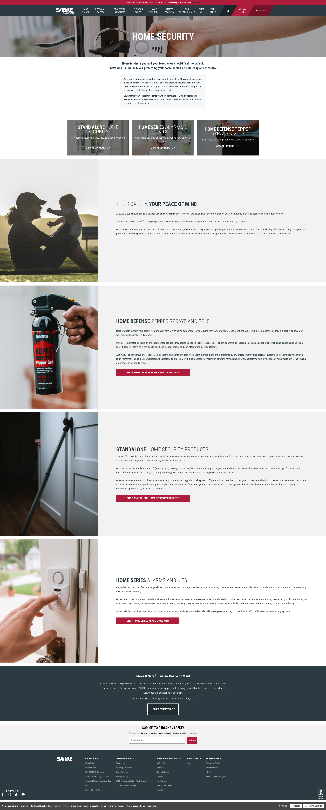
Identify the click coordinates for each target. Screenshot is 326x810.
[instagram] (9, 794)
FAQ (86, 785)
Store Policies (122, 772)
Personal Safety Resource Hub (98, 781)
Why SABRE (213, 10)
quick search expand (228, 11)
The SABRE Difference (94, 772)
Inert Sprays (162, 781)
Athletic (160, 768)
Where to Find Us (92, 790)
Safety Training (169, 10)
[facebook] (2, 794)
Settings (283, 806)
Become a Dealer (213, 763)
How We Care (90, 768)
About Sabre (92, 758)
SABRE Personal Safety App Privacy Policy (133, 781)
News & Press (193, 758)
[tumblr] (16, 794)
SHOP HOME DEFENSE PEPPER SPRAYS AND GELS (153, 372)
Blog (188, 763)
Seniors (160, 790)
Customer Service (126, 758)
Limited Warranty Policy (126, 785)
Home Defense (163, 772)
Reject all (296, 806)
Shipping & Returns (124, 768)
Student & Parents (164, 785)
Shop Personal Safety (169, 758)
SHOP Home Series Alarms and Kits (148, 621)
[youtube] (23, 794)
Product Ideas (212, 768)
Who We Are (90, 763)
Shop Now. (196, 3)
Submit (192, 740)
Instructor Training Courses (97, 777)
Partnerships (213, 758)
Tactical (160, 777)
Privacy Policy (122, 777)
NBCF (208, 772)
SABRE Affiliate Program (216, 777)
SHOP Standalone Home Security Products (153, 498)
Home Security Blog (163, 709)
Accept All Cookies (313, 806)
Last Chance (85, 10)
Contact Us (120, 763)
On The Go (161, 763)
